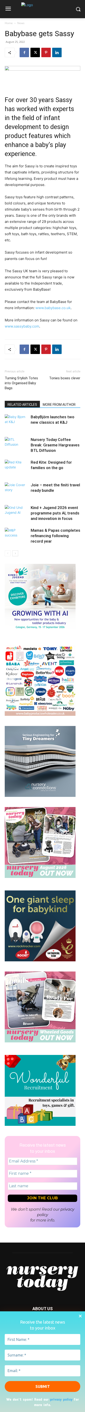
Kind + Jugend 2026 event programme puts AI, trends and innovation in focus (55, 513)
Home (9, 23)
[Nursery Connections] (40, 795)
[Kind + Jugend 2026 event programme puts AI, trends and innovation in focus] (16, 513)
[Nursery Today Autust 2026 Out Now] (40, 876)
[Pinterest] (46, 52)
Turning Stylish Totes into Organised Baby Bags (21, 383)
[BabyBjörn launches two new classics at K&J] (16, 422)
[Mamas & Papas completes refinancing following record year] (16, 536)
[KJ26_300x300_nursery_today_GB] (40, 633)
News (21, 23)
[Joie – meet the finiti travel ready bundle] (16, 490)
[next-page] (15, 553)
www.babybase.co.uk (53, 308)
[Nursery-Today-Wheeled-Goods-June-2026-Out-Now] (40, 1041)
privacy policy (61, 1399)
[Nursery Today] (42, 10)
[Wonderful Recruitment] (40, 1124)
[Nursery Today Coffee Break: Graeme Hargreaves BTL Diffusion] (16, 445)
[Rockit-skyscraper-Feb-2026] (40, 960)
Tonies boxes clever (64, 378)
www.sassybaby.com (22, 326)
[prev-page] (8, 553)
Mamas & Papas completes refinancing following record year (55, 536)
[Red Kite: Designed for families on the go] (16, 468)
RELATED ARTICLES (22, 404)
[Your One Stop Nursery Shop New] (40, 714)
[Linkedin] (57, 52)
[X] (35, 52)
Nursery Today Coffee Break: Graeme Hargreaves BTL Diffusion (55, 445)
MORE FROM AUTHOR (59, 404)
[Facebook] (24, 52)
